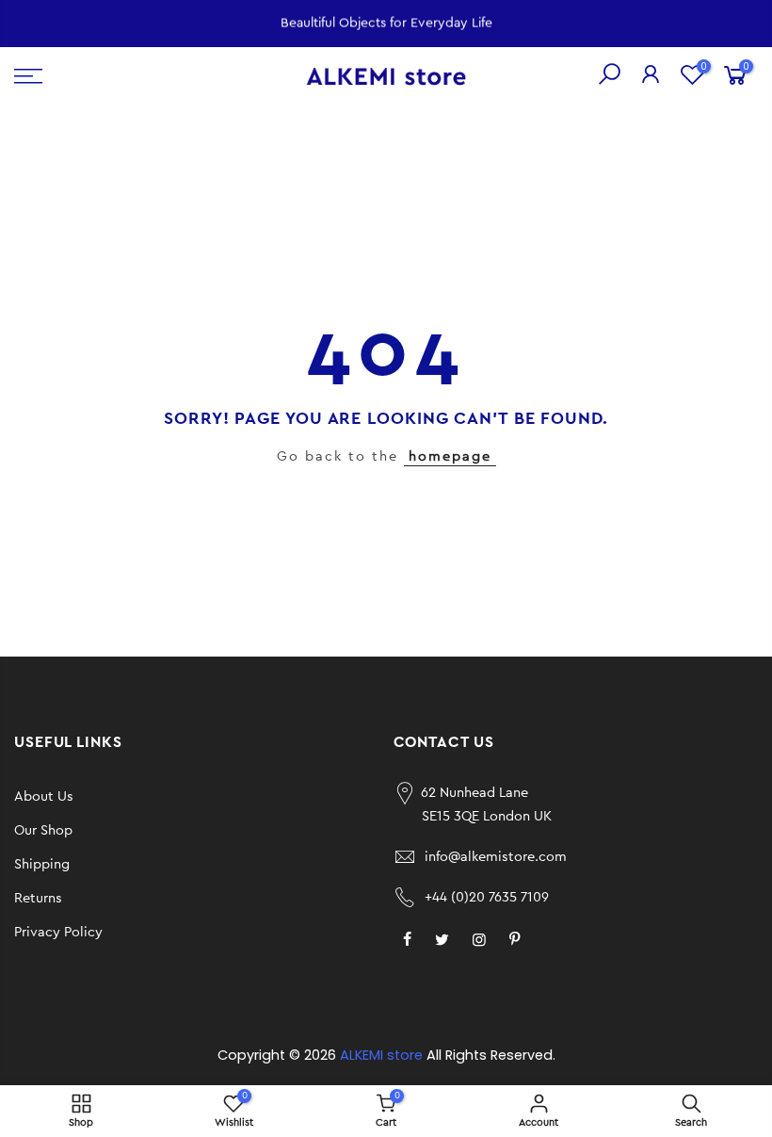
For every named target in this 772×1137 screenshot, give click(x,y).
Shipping (42, 864)
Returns (38, 898)
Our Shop (43, 830)
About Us (43, 796)
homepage (450, 456)
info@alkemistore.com (496, 857)
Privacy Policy (58, 932)
